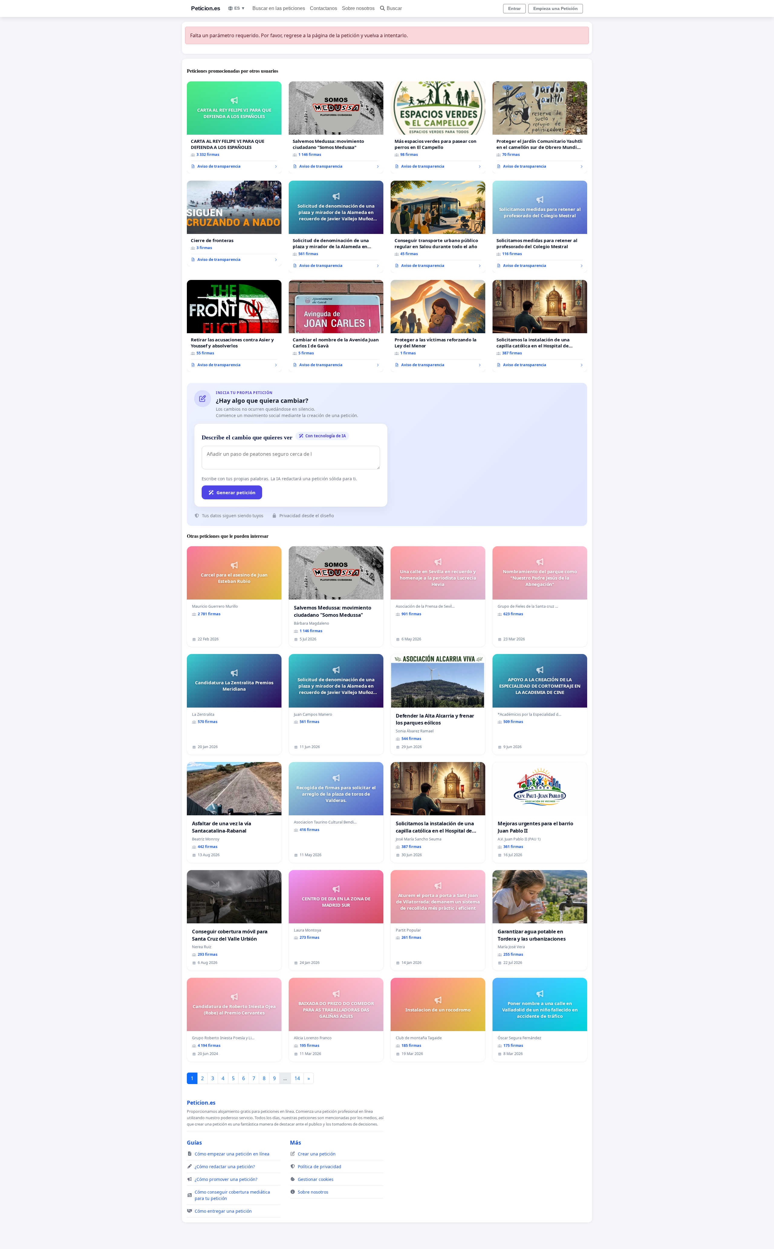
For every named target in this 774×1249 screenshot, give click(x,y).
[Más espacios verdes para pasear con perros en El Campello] (438, 127)
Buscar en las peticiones (278, 8)
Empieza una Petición (555, 8)
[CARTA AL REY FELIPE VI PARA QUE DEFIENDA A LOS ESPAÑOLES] (234, 127)
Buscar (394, 8)
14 (297, 1078)
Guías (194, 1142)
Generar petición (235, 492)
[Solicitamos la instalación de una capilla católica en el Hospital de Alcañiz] (540, 326)
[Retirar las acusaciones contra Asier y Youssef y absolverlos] (234, 326)
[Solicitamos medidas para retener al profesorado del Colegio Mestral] (540, 227)
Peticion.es (205, 8)
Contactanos (323, 8)
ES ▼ (239, 8)
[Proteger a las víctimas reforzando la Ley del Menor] (438, 326)
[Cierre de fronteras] (234, 224)
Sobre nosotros (358, 8)
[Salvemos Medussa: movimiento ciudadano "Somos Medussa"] (336, 127)
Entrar (514, 8)
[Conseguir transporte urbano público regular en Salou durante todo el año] (438, 227)
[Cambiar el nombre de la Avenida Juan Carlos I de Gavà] (336, 326)
